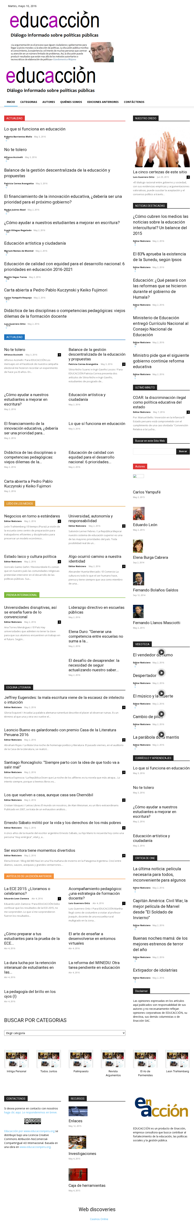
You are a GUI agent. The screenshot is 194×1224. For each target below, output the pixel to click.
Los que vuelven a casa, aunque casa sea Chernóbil (48, 795)
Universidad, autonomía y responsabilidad (91, 518)
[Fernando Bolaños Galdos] (161, 578)
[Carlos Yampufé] (161, 480)
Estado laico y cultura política (30, 556)
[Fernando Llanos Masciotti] (161, 611)
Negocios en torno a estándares (32, 516)
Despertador (144, 675)
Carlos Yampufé (147, 492)
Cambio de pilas (148, 716)
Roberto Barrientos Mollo (18, 136)
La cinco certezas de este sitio (160, 172)
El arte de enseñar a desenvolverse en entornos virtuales (92, 939)
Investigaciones (82, 1153)
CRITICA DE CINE (145, 858)
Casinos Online (99, 1219)
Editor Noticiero (13, 521)
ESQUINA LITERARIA (18, 687)
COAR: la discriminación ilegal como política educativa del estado (159, 402)
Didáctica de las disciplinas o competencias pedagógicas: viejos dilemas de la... (30, 457)
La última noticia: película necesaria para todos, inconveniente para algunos (159, 874)
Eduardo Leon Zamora (16, 898)
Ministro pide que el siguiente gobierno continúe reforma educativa (161, 361)
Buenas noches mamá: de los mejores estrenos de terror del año (160, 944)
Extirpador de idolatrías (155, 970)
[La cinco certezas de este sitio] (161, 146)
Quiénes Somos (71, 102)
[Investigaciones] (97, 1142)
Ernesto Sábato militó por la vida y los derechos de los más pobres (62, 822)
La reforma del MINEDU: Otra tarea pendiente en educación (94, 965)
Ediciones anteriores (103, 102)
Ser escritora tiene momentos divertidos (39, 850)
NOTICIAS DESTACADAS (150, 205)
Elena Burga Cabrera (150, 557)
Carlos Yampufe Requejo (18, 297)
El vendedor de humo (153, 655)
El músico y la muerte (153, 696)
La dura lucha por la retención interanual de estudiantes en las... (30, 967)
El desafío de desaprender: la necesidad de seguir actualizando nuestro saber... (94, 665)
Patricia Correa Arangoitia (19, 183)
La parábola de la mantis (156, 737)
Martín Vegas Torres (15, 277)
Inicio (11, 102)
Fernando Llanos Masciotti (156, 622)
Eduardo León (145, 525)
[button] (185, 85)
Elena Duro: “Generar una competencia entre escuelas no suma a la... (96, 636)
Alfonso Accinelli (13, 157)
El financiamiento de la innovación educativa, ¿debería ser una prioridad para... (31, 428)
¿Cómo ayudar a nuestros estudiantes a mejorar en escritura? (62, 222)
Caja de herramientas (87, 1185)
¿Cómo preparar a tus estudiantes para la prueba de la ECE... (32, 939)
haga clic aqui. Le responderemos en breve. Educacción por (30, 1122)
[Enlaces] (97, 1111)
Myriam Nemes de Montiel (19, 250)
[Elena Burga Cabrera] (161, 546)
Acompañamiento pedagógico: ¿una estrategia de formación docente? (95, 893)
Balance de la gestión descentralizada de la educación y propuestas (97, 354)
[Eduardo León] (161, 513)
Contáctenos (134, 102)
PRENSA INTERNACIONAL (21, 595)
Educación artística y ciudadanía (35, 243)
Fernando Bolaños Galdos (155, 590)
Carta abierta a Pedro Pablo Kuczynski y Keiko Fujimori (55, 290)
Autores (48, 102)
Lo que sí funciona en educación (35, 129)
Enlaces (75, 1121)
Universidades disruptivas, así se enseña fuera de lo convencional (30, 612)
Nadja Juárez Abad (15, 209)
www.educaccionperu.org (39, 1131)
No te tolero (15, 149)
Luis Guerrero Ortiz (15, 323)
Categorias (28, 102)
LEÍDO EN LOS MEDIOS (19, 503)
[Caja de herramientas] (97, 1174)
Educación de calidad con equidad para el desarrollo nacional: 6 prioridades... (91, 457)
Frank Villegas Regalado (17, 230)
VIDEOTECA (142, 644)
